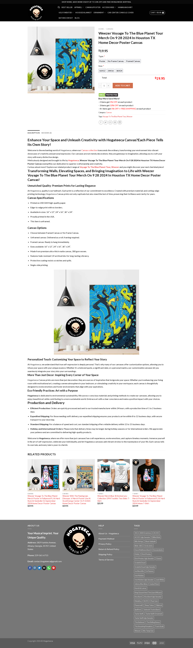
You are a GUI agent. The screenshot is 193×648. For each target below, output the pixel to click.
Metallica (138, 601)
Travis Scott (159, 626)
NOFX (146, 601)
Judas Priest (154, 584)
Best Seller (67, 7)
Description (34, 133)
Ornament (98, 13)
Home (101, 29)
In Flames (149, 571)
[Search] (59, 7)
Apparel (78, 7)
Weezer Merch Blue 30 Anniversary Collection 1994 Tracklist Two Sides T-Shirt (113, 498)
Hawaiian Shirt (125, 7)
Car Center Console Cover (121, 13)
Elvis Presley (146, 554)
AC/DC (156, 533)
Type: (101, 56)
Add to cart (122, 85)
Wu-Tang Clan (148, 631)
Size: (101, 66)
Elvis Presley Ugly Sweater (144, 558)
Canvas (109, 29)
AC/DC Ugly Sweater (142, 537)
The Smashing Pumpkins (144, 626)
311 (136, 533)
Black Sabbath (150, 541)
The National (139, 622)
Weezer (129, 116)
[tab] (34, 132)
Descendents (158, 550)
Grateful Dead (140, 563)
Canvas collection (89, 150)
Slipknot (159, 605)
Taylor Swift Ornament (154, 614)
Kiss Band (138, 597)
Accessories (108, 7)
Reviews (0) (46, 133)
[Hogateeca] (41, 12)
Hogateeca (73, 160)
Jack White (160, 580)
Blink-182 (138, 546)
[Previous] (28, 486)
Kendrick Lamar (140, 588)
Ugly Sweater (65, 13)
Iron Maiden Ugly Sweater (144, 580)
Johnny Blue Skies (141, 584)
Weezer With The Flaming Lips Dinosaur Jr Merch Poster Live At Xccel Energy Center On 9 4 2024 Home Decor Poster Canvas (76, 499)
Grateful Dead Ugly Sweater (145, 567)
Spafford (138, 609)
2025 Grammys (145, 533)
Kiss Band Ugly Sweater (152, 597)
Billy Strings (139, 541)
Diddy (137, 554)
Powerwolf (139, 605)
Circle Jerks (148, 546)
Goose (158, 558)
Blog (77, 18)
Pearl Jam (154, 601)
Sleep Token (149, 605)
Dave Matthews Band (143, 550)
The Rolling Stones (153, 622)
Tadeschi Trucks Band (151, 609)
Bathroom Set (66, 18)
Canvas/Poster (92, 7)
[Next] (165, 486)
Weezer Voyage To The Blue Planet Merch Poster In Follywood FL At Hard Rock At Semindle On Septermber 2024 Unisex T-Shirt (148, 499)
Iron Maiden (139, 575)
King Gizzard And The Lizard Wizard (148, 592)
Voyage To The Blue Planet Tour (114, 116)
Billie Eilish (156, 537)
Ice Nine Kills (139, 571)
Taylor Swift (139, 614)
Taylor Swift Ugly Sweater (144, 618)
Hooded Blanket (83, 13)
